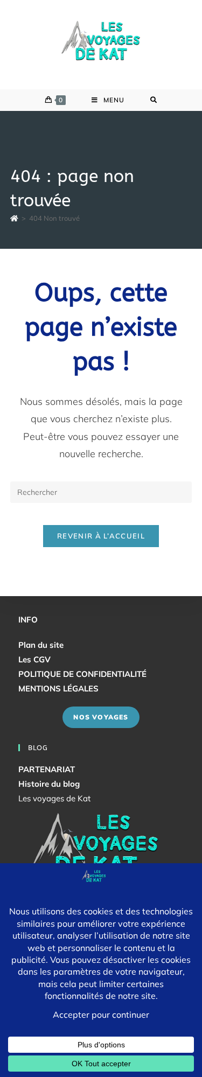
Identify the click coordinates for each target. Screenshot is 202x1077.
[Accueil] (14, 218)
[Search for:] (153, 100)
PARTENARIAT (46, 769)
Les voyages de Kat (54, 798)
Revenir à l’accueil (101, 535)
